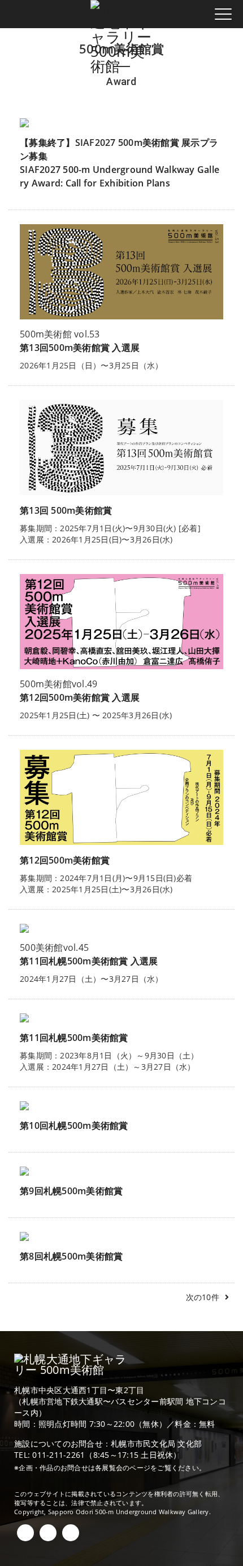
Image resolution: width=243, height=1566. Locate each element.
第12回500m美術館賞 (65, 860)
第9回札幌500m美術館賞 (71, 1191)
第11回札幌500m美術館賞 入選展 (89, 961)
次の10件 (202, 1297)
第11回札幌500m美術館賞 (74, 1037)
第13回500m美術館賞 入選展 (80, 347)
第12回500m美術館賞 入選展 (80, 697)
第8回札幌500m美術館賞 (71, 1256)
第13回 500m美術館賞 (66, 510)
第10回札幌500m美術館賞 (74, 1125)
